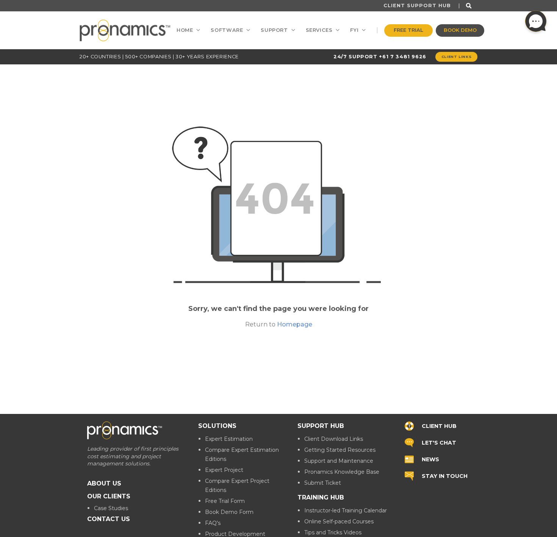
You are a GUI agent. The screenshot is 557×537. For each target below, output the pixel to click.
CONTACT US (108, 518)
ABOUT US (104, 483)
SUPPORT (274, 30)
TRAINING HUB (320, 497)
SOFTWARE (227, 30)
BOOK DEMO (460, 30)
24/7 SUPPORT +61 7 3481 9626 (379, 56)
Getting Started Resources (340, 449)
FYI (354, 30)
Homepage (294, 324)
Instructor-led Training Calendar (345, 510)
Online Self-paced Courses (339, 521)
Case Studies (111, 507)
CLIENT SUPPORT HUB (417, 5)
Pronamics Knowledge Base (341, 471)
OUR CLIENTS (108, 496)
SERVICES (319, 30)
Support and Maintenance (338, 460)
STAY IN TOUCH (445, 475)
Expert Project (224, 470)
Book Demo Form (229, 512)
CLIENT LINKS (456, 57)
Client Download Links (333, 439)
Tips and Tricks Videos (332, 532)
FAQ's (213, 523)
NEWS (430, 459)
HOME (185, 30)
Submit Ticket (322, 482)
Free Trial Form (225, 501)
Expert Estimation (229, 439)
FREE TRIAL (408, 30)
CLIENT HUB (439, 425)
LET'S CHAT (439, 442)
